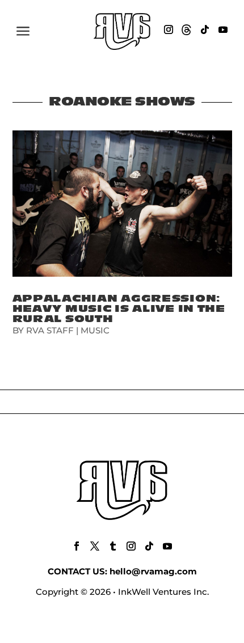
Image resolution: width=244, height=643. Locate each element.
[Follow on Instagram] (168, 29)
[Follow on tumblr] (113, 546)
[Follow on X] (95, 546)
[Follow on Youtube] (223, 29)
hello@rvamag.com (153, 571)
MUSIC (95, 330)
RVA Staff (50, 330)
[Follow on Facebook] (77, 546)
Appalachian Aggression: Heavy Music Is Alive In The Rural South (118, 309)
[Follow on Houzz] (187, 29)
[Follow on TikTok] (205, 29)
